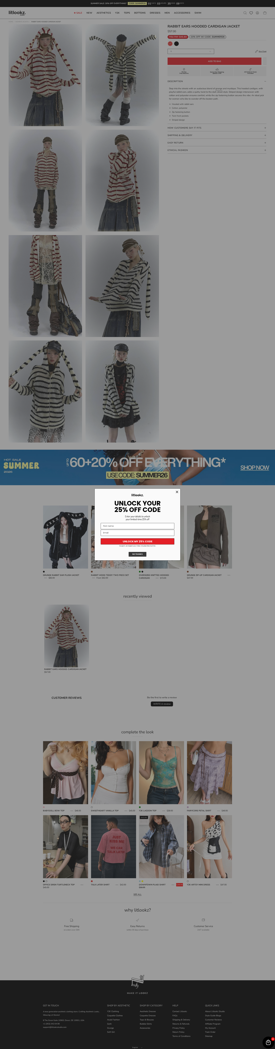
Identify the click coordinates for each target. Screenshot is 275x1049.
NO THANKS (137, 554)
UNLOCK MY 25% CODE (137, 541)
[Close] (177, 491)
